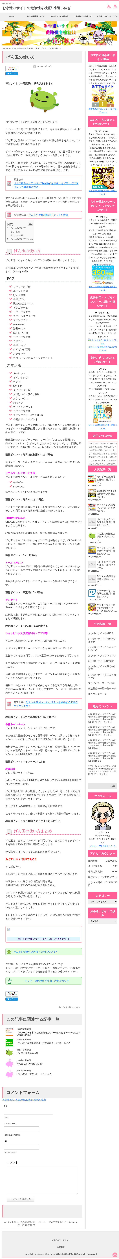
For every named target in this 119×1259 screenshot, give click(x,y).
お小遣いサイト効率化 (59, 16)
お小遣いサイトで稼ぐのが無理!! (102, 668)
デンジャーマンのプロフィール (103, 846)
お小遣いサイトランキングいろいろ (102, 648)
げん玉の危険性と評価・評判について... (106, 536)
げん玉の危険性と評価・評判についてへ (35, 951)
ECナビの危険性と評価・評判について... (106, 579)
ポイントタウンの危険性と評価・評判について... (106, 522)
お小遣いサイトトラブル (107, 16)
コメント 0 (75, 1007)
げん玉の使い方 (17, 228)
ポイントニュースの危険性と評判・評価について (20, 1223)
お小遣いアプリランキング (102, 655)
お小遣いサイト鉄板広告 (101, 633)
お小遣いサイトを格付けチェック (102, 640)
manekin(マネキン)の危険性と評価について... (106, 493)
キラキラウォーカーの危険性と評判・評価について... (107, 607)
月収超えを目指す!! (83, 16)
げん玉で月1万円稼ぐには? (30, 1063)
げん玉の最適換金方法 (26, 186)
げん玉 (43, 48)
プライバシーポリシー (60, 1240)
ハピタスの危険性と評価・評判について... (106, 565)
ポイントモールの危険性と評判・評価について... (106, 550)
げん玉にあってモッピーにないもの (34, 1074)
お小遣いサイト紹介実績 (101, 660)
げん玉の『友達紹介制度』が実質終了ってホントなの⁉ (43, 1043)
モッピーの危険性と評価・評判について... (106, 479)
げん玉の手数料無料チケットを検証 (48, 214)
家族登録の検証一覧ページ (102, 688)
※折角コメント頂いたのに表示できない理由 (24, 1099)
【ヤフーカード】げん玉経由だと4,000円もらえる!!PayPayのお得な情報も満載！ (49, 1033)
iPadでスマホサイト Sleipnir (62, 1222)
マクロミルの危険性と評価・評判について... (106, 508)
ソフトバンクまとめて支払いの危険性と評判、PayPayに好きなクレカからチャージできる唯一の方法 (102, 768)
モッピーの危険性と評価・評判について (47, 980)
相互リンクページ (97, 693)
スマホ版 (19, 235)
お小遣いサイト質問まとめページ (102, 676)
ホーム (12, 16)
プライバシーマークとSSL (101, 683)
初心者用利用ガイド (35, 16)
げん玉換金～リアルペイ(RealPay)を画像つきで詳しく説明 (46, 183)
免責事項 (60, 1247)
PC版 (17, 231)
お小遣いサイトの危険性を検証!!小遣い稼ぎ (36, 8)
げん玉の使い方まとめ (21, 239)
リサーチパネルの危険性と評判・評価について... (106, 593)
